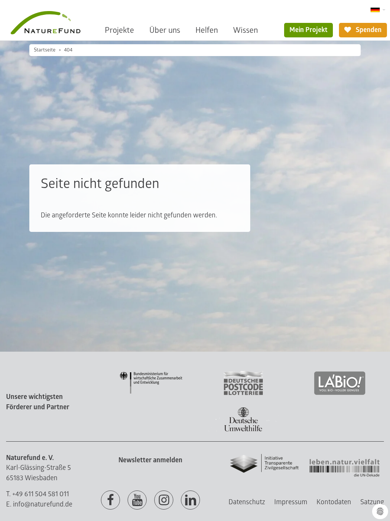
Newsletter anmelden (150, 460)
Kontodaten (333, 502)
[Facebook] (110, 500)
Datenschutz (247, 502)
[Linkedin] (190, 500)
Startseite (45, 50)
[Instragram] (163, 500)
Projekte (119, 30)
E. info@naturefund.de (39, 504)
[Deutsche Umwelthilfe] (243, 430)
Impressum (290, 502)
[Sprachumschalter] (378, 10)
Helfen (206, 30)
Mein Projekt (308, 30)
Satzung (372, 502)
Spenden (368, 30)
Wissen (245, 30)
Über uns (164, 30)
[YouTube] (137, 500)
